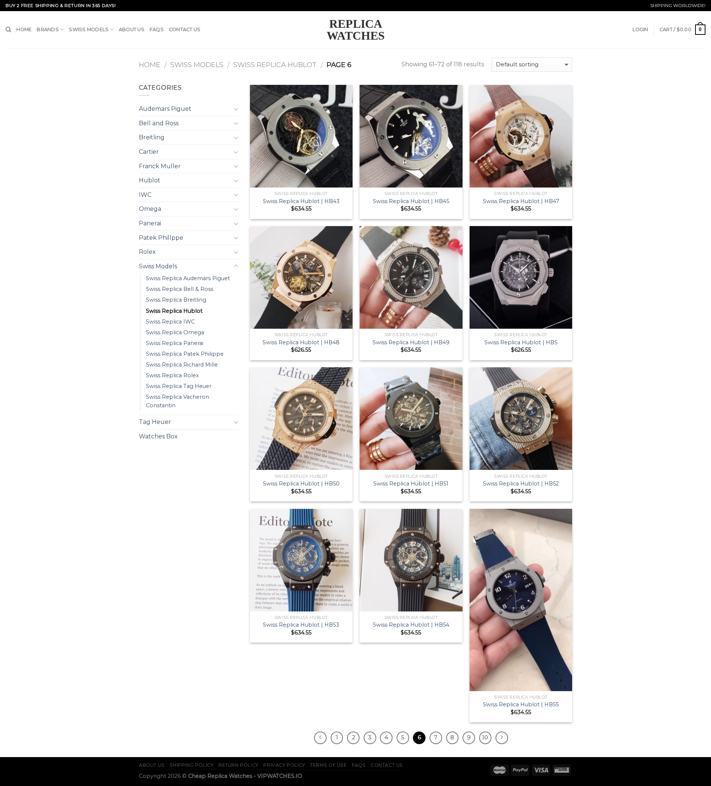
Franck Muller (160, 166)
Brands (48, 29)
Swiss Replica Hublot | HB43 (301, 201)
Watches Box (158, 436)
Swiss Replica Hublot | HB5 (520, 342)
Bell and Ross (158, 123)
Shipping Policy (191, 765)
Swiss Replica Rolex (172, 375)
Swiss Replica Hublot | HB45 (411, 201)
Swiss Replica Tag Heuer (178, 386)
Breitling (151, 137)
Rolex (147, 251)
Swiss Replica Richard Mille (182, 364)
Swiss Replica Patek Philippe (185, 354)
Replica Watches (356, 30)
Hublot (149, 180)
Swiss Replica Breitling (176, 299)
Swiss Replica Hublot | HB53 (301, 624)
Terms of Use (328, 765)
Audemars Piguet (165, 108)
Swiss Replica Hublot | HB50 (301, 483)
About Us (131, 29)
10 (485, 737)
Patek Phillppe (161, 237)
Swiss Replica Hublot (275, 64)
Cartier (149, 151)
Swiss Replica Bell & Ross (179, 289)
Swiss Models (89, 29)
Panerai (150, 223)
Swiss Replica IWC (170, 321)
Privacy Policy (284, 765)
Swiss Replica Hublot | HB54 (411, 624)
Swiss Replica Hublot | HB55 (521, 704)
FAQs (157, 29)
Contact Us (185, 29)
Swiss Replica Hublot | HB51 (410, 483)
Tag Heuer (155, 421)
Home (23, 29)
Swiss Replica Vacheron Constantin (177, 401)
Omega (150, 208)
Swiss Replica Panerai (174, 343)
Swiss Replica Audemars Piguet (188, 278)
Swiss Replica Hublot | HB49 (411, 342)
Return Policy (238, 765)
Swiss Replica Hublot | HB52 (521, 483)
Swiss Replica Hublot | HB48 (301, 342)
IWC (145, 194)
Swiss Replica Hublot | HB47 (521, 201)
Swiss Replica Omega (175, 332)
